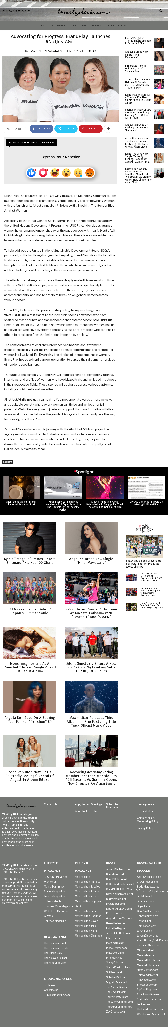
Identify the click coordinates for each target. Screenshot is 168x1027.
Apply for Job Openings (88, 804)
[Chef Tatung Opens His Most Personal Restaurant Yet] (21, 487)
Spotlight (7, 461)
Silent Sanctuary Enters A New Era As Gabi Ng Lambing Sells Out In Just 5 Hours (138, 113)
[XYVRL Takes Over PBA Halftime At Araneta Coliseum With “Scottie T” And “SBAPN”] (159, 84)
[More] (108, 129)
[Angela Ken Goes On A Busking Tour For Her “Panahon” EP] (159, 129)
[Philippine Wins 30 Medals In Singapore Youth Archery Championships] (131, 592)
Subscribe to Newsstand (113, 806)
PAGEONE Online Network (46, 50)
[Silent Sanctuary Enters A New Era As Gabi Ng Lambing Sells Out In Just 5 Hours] (159, 114)
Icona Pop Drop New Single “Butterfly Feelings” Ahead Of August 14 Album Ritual (137, 157)
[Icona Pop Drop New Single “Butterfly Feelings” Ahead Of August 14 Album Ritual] (159, 158)
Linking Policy (145, 828)
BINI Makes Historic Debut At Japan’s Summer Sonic (135, 68)
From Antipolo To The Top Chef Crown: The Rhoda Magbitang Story (151, 605)
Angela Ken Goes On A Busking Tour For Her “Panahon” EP (137, 127)
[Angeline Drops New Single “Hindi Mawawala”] (159, 56)
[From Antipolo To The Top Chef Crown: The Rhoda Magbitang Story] (131, 607)
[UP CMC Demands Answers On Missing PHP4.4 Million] (146, 487)
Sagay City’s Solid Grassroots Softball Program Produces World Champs (143, 563)
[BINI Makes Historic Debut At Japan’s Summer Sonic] (159, 70)
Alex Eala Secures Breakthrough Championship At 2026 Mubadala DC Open (151, 577)
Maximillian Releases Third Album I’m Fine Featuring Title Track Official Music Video (136, 142)
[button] (161, 11)
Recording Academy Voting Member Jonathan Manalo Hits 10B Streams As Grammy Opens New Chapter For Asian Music (138, 175)
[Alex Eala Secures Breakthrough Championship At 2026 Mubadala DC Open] (131, 577)
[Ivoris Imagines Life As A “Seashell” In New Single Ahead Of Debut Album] (159, 99)
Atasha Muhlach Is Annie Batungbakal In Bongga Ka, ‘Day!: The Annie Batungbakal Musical (104, 504)
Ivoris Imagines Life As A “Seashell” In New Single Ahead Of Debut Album (138, 98)
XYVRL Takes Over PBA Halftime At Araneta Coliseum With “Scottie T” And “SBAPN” (137, 83)
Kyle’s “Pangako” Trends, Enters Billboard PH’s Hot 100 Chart (138, 41)
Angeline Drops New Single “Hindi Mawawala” (136, 54)
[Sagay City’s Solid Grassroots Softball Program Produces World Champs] (144, 546)
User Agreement (147, 804)
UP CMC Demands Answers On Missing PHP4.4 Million (146, 503)
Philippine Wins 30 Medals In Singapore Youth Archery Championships (150, 592)
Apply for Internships (87, 811)
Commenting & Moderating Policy (147, 819)
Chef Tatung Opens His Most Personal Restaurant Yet (21, 503)
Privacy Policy (145, 811)
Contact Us (50, 804)
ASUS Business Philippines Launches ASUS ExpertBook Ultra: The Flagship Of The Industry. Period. (63, 505)
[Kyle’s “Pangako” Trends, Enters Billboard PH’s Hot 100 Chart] (159, 43)
